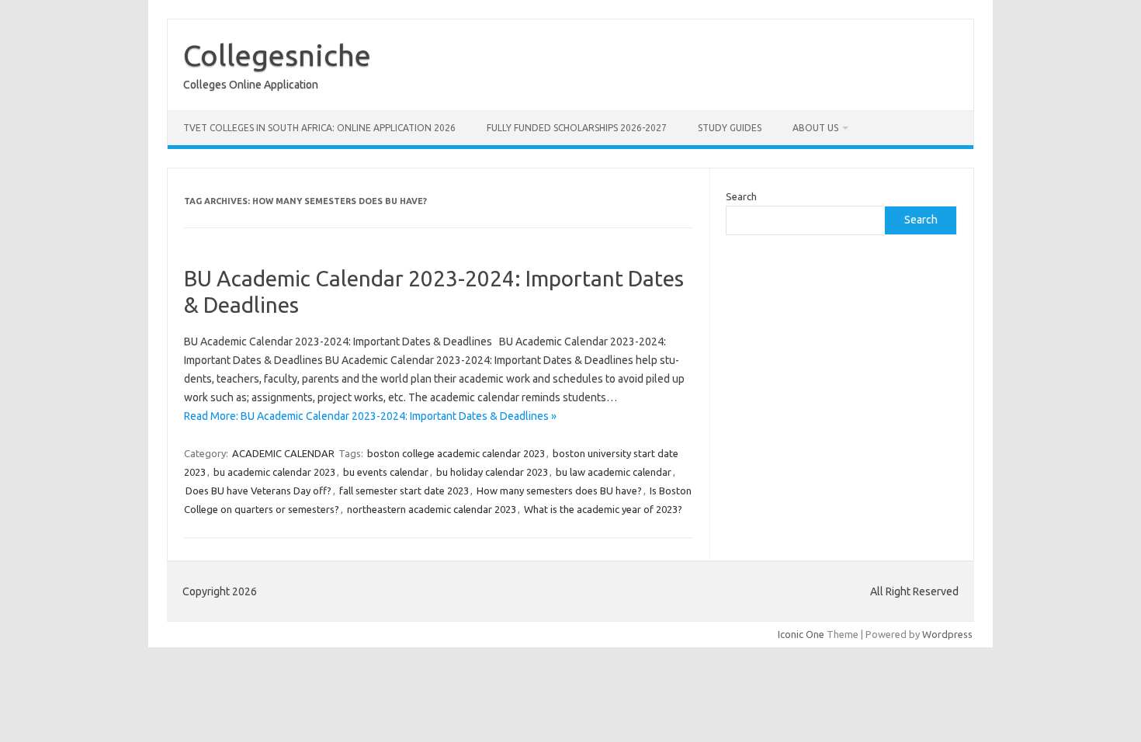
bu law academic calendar (613, 471)
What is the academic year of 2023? (603, 509)
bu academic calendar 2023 (274, 471)
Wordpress (947, 634)
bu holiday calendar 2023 (492, 471)
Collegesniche (277, 55)
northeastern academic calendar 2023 (431, 509)
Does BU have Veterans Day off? (258, 490)
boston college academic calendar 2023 (456, 453)
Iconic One (801, 634)
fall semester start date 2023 (404, 490)
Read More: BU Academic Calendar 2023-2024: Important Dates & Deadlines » (370, 416)
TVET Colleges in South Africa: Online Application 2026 (319, 128)
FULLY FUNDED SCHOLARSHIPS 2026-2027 (577, 128)
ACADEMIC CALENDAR (283, 453)
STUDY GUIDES (729, 128)
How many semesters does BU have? (559, 490)
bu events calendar (385, 471)
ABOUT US (815, 128)
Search (741, 196)
